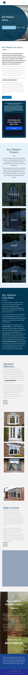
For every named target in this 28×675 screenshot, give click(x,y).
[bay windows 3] (14, 456)
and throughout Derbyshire (9, 79)
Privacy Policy (8, 673)
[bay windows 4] (14, 472)
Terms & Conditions (18, 673)
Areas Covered (9, 27)
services (20, 625)
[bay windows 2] (14, 441)
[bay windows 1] (14, 426)
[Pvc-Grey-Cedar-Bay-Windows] (14, 500)
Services (6, 97)
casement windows (10, 380)
